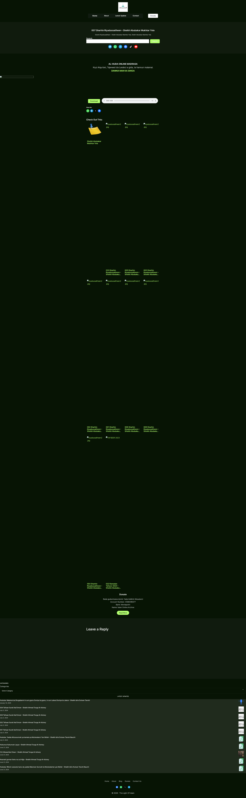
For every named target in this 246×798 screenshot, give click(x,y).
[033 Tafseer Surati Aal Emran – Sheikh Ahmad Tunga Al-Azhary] (241, 717)
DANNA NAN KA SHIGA (123, 71)
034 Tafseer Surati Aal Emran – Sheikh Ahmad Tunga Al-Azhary (23, 708)
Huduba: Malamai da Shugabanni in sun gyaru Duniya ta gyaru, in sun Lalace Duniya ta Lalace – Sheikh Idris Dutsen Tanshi (45, 700)
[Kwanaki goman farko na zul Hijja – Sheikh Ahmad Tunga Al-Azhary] (241, 761)
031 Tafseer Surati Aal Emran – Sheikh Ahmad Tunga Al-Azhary (23, 730)
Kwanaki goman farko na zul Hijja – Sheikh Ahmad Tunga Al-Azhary (24, 759)
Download (94, 101)
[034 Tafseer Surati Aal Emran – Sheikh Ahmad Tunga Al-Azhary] (241, 709)
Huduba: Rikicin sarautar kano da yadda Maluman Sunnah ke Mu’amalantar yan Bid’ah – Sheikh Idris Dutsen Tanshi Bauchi (44, 767)
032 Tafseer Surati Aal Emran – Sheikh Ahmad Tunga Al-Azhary (23, 722)
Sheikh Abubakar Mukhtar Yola (141, 35)
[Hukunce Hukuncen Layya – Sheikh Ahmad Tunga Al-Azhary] (241, 747)
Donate (153, 16)
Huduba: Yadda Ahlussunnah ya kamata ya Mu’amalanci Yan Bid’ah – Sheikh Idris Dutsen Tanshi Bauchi (37, 737)
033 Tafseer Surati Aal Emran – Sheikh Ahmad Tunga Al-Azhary (23, 715)
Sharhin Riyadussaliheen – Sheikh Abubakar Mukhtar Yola (113, 35)
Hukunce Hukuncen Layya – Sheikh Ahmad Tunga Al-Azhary (22, 745)
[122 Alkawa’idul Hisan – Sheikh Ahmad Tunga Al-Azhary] (241, 754)
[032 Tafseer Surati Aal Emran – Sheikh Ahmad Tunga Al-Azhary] (241, 724)
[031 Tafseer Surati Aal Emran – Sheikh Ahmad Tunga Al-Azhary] (241, 732)
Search (89, 38)
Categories (4, 686)
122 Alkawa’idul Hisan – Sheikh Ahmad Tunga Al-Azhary (20, 752)
